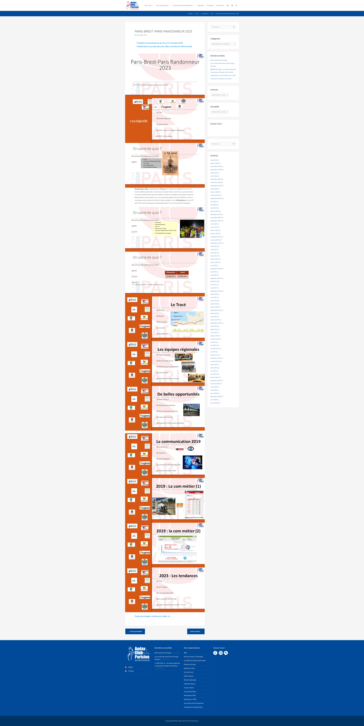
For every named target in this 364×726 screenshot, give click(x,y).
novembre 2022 (215, 217)
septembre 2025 (215, 170)
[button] (236, 5)
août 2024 (213, 189)
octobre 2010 (214, 361)
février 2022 (214, 230)
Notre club (148, 5)
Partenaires (220, 5)
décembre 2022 (215, 214)
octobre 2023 (214, 195)
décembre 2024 (215, 179)
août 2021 (213, 246)
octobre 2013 (214, 320)
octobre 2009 (215, 384)
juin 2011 (213, 352)
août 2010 (213, 364)
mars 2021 (213, 256)
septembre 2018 (215, 269)
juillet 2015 (213, 304)
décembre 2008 (215, 396)
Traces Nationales (190, 691)
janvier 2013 (214, 336)
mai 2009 (213, 390)
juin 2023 (213, 202)
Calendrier (200, 5)
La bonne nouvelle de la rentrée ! (221, 79)
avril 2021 (213, 253)
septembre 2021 (215, 243)
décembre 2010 (215, 358)
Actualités (210, 5)
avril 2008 (213, 400)
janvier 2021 (214, 262)
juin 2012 (213, 342)
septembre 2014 (215, 310)
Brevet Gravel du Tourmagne (193, 657)
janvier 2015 (214, 307)
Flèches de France (190, 664)
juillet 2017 (213, 281)
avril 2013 (213, 332)
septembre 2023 (215, 198)
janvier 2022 (214, 233)
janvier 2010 (214, 377)
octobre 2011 (214, 348)
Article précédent (135, 631)
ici (169, 616)
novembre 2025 (215, 166)
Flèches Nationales (190, 680)
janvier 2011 (214, 355)
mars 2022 (213, 227)
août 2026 (213, 160)
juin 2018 (213, 272)
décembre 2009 (215, 380)
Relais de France (189, 668)
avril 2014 (213, 317)
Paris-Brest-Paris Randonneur (183, 5)
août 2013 (213, 326)
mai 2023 (213, 205)
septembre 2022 (215, 221)
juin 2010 (213, 371)
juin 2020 (213, 265)
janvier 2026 (214, 163)
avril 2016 (213, 297)
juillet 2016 (213, 294)
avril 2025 (213, 176)
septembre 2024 (215, 186)
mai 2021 (213, 249)
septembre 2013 (215, 323)
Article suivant (196, 631)
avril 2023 (213, 208)
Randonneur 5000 (190, 695)
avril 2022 (213, 224)
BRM (185, 653)
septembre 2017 (215, 278)
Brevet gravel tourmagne (218, 60)
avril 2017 (213, 288)
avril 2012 (213, 345)
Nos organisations (162, 5)
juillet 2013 (213, 329)
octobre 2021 (214, 240)
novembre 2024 (215, 182)
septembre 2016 (215, 291)
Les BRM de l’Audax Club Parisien (195, 660)
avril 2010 (213, 374)
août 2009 (213, 387)
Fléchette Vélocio (189, 684)
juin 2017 (213, 285)
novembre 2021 (215, 237)
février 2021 (214, 259)
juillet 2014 (213, 313)
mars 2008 (214, 403)
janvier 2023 (214, 211)
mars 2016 (213, 301)
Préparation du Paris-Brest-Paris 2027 (223, 75)
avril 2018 (213, 275)
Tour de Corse (188, 672)
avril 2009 (213, 393)
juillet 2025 (213, 173)
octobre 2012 (214, 339)
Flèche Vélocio (189, 676)
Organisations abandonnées (193, 707)
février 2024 (214, 192)
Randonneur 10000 (190, 699)
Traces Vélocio (189, 688)
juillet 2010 (213, 368)
